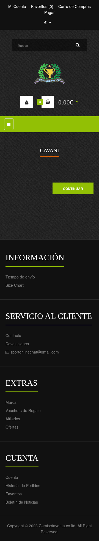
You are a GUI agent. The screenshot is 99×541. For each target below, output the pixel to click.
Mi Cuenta (17, 6)
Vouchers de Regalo (23, 410)
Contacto (13, 335)
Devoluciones (17, 343)
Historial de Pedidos (23, 485)
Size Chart (15, 285)
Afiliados (13, 418)
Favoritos (14, 493)
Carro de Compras (74, 6)
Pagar (49, 12)
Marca (11, 402)
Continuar (73, 188)
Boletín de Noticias (22, 502)
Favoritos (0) (42, 6)
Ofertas (12, 427)
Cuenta (12, 477)
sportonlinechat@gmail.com (34, 352)
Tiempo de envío (20, 277)
